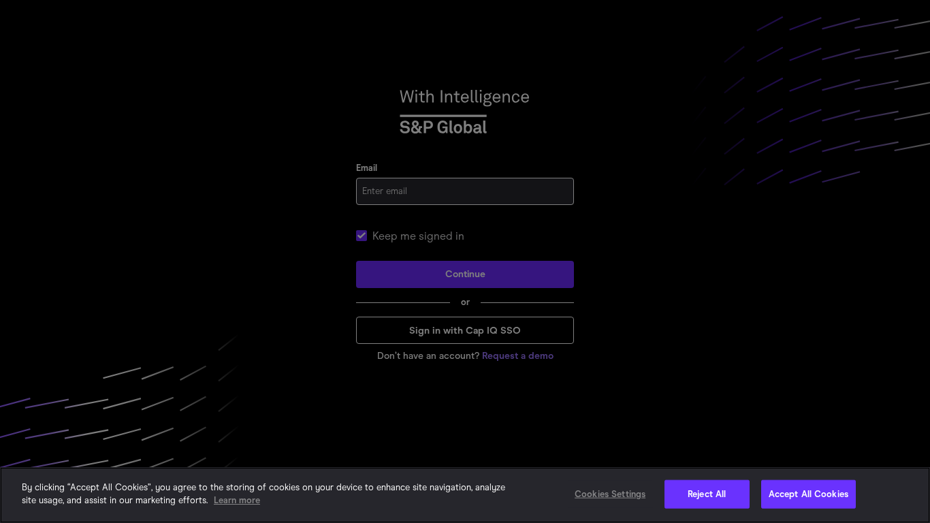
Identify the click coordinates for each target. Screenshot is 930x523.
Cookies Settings (610, 494)
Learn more (237, 500)
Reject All (707, 494)
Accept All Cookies (808, 494)
